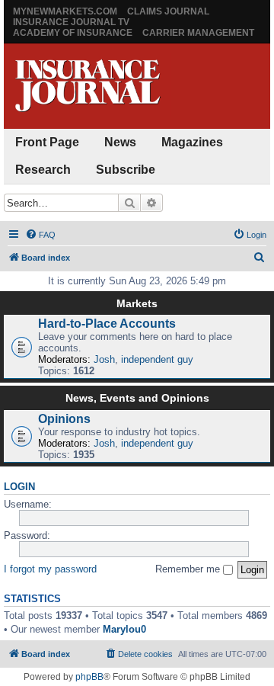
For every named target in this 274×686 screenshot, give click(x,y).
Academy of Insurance (72, 32)
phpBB (89, 677)
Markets (137, 303)
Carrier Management (198, 32)
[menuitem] (40, 235)
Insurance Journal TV (71, 22)
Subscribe (125, 169)
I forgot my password (50, 569)
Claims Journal (168, 11)
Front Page (47, 142)
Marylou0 (124, 629)
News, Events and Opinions (137, 398)
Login (19, 487)
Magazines (192, 142)
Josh (104, 359)
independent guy (157, 359)
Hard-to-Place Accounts (107, 323)
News (120, 142)
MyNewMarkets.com (65, 11)
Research (43, 169)
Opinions (64, 418)
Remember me (189, 569)
